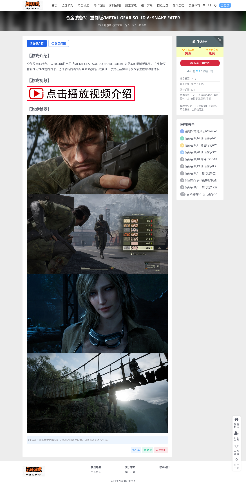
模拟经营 (162, 5)
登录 (226, 5)
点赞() (162, 450)
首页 (54, 5)
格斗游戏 (147, 5)
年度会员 (189, 50)
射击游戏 (131, 5)
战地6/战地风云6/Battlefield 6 (204, 131)
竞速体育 (194, 5)
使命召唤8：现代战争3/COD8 (205, 194)
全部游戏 (67, 5)
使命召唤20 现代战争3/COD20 (204, 152)
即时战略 (115, 5)
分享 (137, 450)
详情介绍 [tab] (38, 43)
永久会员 (213, 50)
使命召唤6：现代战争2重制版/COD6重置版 (213, 187)
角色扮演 (83, 5)
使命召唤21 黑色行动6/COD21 (204, 145)
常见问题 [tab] (60, 43)
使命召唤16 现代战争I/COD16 (204, 138)
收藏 (149, 450)
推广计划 (130, 472)
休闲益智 (178, 5)
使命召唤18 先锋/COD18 (201, 159)
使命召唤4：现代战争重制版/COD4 (207, 173)
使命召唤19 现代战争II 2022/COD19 (208, 166)
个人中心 (96, 472)
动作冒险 (99, 5)
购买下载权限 (201, 63)
